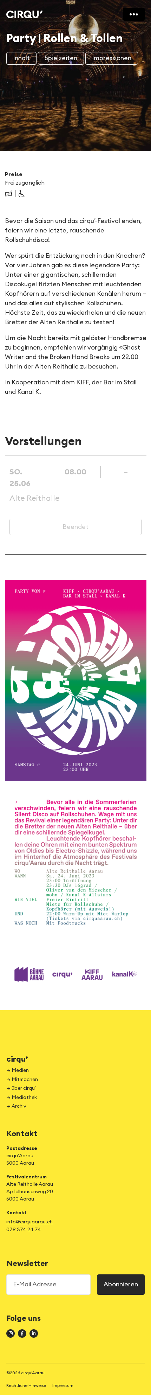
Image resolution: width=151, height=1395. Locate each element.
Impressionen (111, 58)
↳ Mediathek (21, 1097)
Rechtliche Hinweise (26, 1385)
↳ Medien (17, 1070)
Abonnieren (121, 1284)
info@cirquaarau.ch (29, 1222)
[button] (8, 193)
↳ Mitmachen (22, 1079)
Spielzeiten (61, 58)
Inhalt (21, 58)
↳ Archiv (16, 1106)
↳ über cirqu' (21, 1088)
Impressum (62, 1385)
